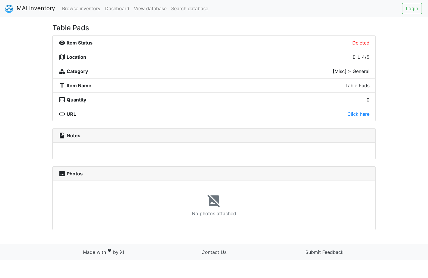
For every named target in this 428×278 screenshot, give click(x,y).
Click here (358, 114)
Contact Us (214, 252)
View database (150, 8)
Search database (189, 8)
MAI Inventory (35, 8)
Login (412, 8)
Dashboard (117, 8)
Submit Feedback (324, 252)
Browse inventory (81, 8)
